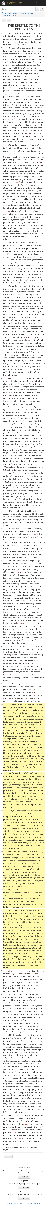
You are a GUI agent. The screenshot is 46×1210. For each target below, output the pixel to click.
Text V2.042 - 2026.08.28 (32, 1204)
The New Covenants (12, 13)
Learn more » (24, 1177)
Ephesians (7, 15)
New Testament (27, 13)
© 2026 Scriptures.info (14, 1204)
